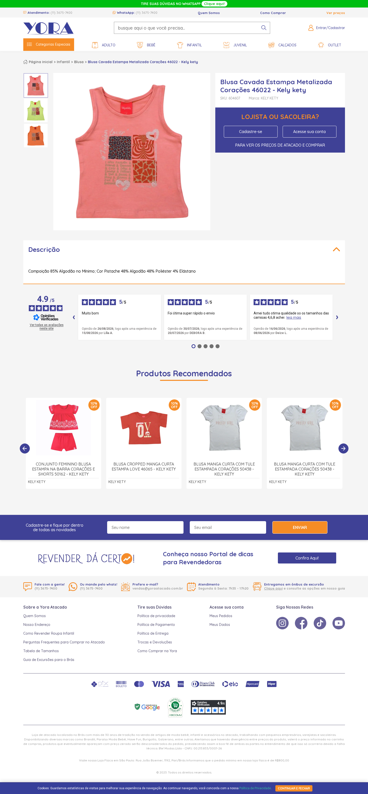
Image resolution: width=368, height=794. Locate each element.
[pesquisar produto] (263, 27)
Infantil (194, 45)
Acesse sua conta (309, 131)
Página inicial (41, 62)
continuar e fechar (294, 788)
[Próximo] (343, 448)
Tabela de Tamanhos (41, 651)
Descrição (44, 249)
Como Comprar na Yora (157, 651)
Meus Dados (220, 624)
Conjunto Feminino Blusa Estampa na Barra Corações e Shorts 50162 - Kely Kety (63, 469)
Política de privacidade (156, 616)
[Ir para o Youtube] (338, 623)
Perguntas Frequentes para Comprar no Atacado (64, 642)
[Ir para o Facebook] (301, 623)
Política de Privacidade (255, 788)
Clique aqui (273, 588)
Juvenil (240, 45)
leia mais (293, 317)
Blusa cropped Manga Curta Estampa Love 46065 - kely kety (144, 467)
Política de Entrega (152, 633)
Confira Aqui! (307, 557)
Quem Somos (209, 13)
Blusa (79, 62)
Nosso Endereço (36, 624)
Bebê (151, 45)
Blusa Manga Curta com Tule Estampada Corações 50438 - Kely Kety (224, 469)
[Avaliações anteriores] (73, 317)
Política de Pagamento (156, 624)
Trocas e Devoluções (154, 642)
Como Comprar (273, 13)
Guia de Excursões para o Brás (48, 659)
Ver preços (335, 13)
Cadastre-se (250, 131)
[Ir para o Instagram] (282, 623)
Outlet (334, 45)
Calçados (287, 45)
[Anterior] (25, 448)
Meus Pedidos (221, 616)
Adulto (108, 45)
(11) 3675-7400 (61, 13)
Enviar (300, 527)
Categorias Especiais (53, 44)
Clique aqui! (214, 4)
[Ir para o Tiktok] (320, 623)
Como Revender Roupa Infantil (48, 633)
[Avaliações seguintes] (337, 317)
